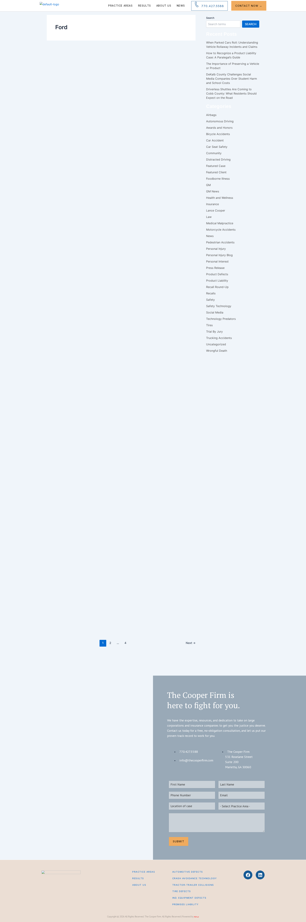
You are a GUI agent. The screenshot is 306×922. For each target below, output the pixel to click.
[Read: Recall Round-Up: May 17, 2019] (59, 315)
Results (144, 5)
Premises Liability (185, 904)
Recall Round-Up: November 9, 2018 (125, 617)
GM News (212, 191)
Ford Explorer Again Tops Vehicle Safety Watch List (139, 504)
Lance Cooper (99, 186)
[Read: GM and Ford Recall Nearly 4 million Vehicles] (50, 259)
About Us (163, 5)
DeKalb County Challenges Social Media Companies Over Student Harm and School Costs (231, 79)
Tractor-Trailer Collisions (193, 885)
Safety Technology (172, 69)
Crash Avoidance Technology (194, 878)
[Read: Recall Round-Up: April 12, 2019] (59, 372)
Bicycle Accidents (218, 134)
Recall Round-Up (140, 69)
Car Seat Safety (103, 69)
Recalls (152, 69)
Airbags (91, 69)
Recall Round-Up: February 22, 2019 (125, 447)
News (181, 5)
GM (89, 186)
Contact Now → (248, 5)
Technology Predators (221, 319)
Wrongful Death (216, 350)
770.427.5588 (212, 6)
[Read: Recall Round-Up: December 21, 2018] (65, 543)
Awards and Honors (219, 127)
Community (214, 153)
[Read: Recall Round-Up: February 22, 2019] (59, 428)
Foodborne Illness (103, 602)
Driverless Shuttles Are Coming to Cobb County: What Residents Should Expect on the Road (231, 93)
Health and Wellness (219, 197)
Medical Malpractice (219, 223)
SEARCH (250, 24)
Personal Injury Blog (114, 186)
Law (209, 217)
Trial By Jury (214, 331)
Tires (152, 186)
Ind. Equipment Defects (189, 898)
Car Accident (215, 140)
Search (210, 17)
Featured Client (216, 172)
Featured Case (215, 166)
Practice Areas (120, 5)
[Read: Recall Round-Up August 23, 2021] (59, 64)
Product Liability (217, 280)
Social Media (214, 312)
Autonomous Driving (220, 121)
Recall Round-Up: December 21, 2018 (127, 560)
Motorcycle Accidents (221, 229)
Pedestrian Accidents (220, 242)
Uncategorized (141, 130)
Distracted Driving (218, 159)
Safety (160, 69)
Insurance (212, 204)
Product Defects (124, 69)
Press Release (215, 268)
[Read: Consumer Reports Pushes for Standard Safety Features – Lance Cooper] (65, 186)
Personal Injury (99, 264)
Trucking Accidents (219, 338)
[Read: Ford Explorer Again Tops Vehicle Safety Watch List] (65, 507)
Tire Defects (181, 891)
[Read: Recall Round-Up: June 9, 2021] (58, 125)
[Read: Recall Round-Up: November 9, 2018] (59, 598)
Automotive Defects (187, 871)
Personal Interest (217, 261)
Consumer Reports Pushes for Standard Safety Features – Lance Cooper (136, 211)
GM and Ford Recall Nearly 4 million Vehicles (137, 278)
